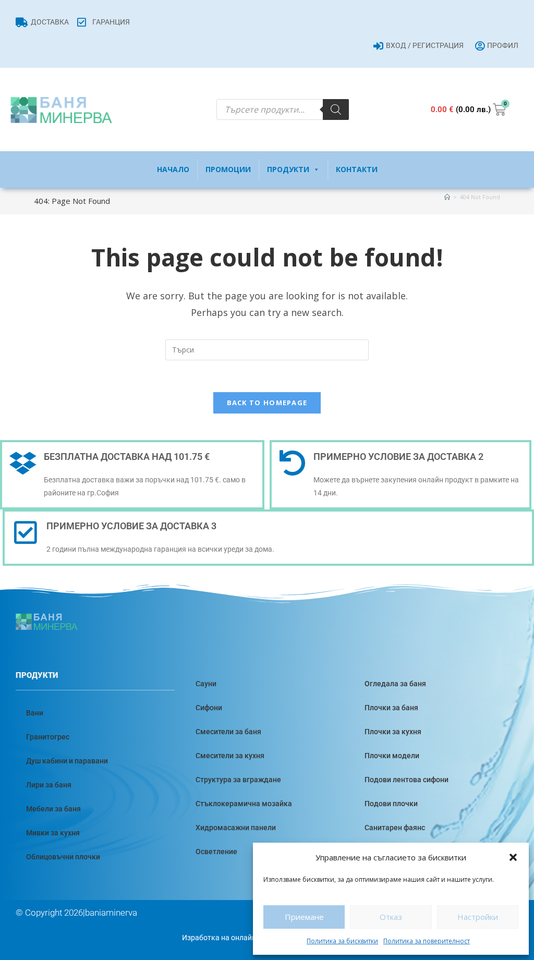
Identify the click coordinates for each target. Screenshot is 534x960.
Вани (34, 713)
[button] (513, 857)
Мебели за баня (53, 809)
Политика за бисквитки (342, 941)
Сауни (206, 683)
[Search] (336, 109)
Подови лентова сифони (406, 779)
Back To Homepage (267, 402)
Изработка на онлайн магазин (234, 937)
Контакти (357, 169)
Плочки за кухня (393, 731)
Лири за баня (48, 785)
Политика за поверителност (426, 941)
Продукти (288, 169)
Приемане (304, 917)
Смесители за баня (228, 731)
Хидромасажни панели (236, 827)
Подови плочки (391, 803)
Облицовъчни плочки (63, 857)
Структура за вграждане (238, 779)
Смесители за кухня (230, 755)
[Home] (447, 197)
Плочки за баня (391, 707)
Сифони (209, 707)
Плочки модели (392, 755)
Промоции (228, 169)
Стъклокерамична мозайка (244, 803)
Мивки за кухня (53, 833)
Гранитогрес (47, 737)
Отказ (391, 917)
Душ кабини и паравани (67, 761)
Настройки (477, 917)
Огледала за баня (395, 683)
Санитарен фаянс (395, 827)
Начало (173, 169)
